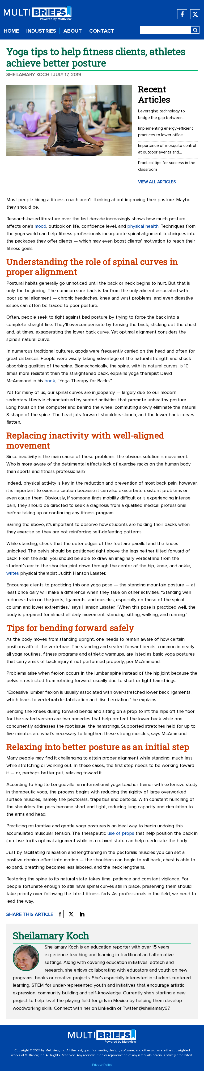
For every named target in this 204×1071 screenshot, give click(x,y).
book (49, 381)
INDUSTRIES (41, 31)
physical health (143, 226)
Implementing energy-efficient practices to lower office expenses (165, 132)
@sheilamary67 (154, 1008)
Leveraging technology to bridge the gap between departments (161, 115)
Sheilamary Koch (27, 74)
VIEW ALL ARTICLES (157, 182)
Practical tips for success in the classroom (166, 166)
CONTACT (101, 31)
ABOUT (72, 31)
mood (40, 226)
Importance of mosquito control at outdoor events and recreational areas (167, 149)
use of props (120, 833)
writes (12, 573)
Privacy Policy (102, 1064)
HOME (11, 31)
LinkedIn (107, 1008)
